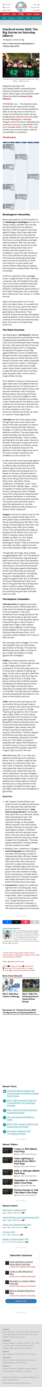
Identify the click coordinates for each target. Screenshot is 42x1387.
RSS (30, 1371)
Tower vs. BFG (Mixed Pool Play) (25, 1150)
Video (23, 1348)
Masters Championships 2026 (16, 1239)
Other (12, 1345)
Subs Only (35, 18)
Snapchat (11, 1371)
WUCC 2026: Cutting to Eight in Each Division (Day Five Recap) (22, 1125)
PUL (18, 1354)
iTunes (25, 1371)
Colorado (27, 119)
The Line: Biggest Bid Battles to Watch (20, 1118)
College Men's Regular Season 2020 (27, 955)
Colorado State (14, 127)
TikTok (5, 1371)
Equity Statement (12, 1334)
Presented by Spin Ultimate (12, 957)
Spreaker (19, 1371)
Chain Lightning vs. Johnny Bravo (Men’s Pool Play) (25, 1161)
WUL (22, 1354)
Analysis (12, 1343)
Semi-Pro (6, 14)
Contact (17, 1332)
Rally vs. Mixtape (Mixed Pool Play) (26, 1172)
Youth (29, 14)
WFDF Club (16, 1220)
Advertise (11, 1332)
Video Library (20, 1337)
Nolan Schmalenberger (24, 43)
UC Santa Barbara (17, 970)
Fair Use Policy (23, 1334)
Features (5, 1343)
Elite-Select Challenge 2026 (14, 1210)
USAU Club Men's (31, 1166)
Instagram (21, 1368)
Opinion (6, 1345)
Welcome (6, 1360)
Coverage (6, 46)
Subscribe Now (21, 1301)
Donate (33, 1332)
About (4, 1332)
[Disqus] (21, 1047)
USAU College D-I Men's (27, 953)
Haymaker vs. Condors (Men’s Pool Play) (26, 1181)
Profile (31, 1345)
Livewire (29, 1348)
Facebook (13, 1368)
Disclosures (25, 1332)
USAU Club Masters (18, 1242)
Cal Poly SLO (28, 966)
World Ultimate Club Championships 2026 (21, 1217)
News (5, 18)
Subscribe (34, 7)
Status (13, 1337)
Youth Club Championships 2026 (17, 1224)
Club (14, 14)
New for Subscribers (16, 1360)
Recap (17, 46)
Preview (24, 1345)
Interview (27, 1343)
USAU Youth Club (17, 1227)
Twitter (27, 1368)
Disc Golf (7, 10)
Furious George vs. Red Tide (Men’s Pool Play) (26, 1191)
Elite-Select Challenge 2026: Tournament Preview (19, 1132)
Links (32, 1343)
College (21, 14)
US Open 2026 (9, 1232)
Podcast (18, 1345)
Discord (7, 7)
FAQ (17, 1362)
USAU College (13, 953)
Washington (16, 119)
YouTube (5, 1368)
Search (35, 10)
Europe (36, 14)
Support (11, 1362)
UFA (14, 1354)
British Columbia (16, 966)
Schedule (7, 5)
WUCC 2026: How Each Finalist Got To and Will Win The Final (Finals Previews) (22, 1103)
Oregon (6, 122)
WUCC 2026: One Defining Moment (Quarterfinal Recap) (22, 1111)
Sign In (35, 5)
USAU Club (16, 1213)
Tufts (30, 127)
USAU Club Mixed (31, 1154)
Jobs (31, 1334)
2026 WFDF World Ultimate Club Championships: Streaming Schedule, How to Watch (23, 1093)
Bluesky (34, 1368)
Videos (27, 18)
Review (17, 1348)
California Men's (8, 955)
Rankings (12, 18)
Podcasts (20, 18)
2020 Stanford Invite (17, 961)
